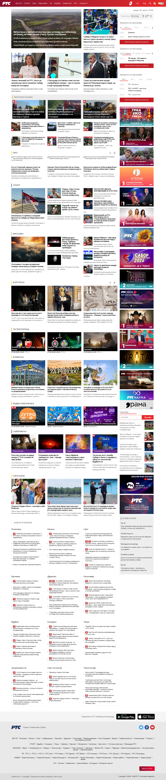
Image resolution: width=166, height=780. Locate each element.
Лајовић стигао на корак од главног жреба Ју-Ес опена (70, 207)
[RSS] (154, 3)
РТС (75, 3)
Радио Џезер (146, 758)
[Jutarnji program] (137, 176)
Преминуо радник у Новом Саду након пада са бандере (26, 600)
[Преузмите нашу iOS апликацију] (146, 716)
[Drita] (137, 359)
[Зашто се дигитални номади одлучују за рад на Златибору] (88, 268)
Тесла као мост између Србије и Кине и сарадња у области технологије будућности (104, 458)
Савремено (19, 431)
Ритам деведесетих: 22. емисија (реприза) (100, 424)
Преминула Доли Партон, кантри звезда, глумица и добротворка (62, 685)
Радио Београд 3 (59, 758)
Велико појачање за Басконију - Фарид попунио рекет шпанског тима (62, 659)
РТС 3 (41, 754)
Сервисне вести (125, 738)
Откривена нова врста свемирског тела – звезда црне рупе (49, 457)
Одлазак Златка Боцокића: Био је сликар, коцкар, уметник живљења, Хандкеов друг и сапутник (64, 169)
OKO (34, 3)
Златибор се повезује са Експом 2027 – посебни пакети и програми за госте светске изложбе (99, 389)
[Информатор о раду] (137, 504)
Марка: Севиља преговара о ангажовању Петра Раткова (24, 647)
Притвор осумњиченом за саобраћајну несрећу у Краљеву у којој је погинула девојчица (27, 607)
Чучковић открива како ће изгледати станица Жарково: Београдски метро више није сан (98, 114)
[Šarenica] (137, 339)
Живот (24, 748)
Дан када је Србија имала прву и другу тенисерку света (100, 647)
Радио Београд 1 (28, 758)
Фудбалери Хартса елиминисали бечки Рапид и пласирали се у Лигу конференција (26, 628)
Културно (18, 282)
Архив (83, 759)
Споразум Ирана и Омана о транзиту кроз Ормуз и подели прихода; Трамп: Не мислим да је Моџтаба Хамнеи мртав (69, 140)
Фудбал (15, 622)
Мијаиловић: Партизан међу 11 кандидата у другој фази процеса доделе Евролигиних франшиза (63, 636)
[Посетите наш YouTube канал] (152, 727)
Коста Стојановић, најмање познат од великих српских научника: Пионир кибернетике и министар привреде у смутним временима (25, 170)
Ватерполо (82, 744)
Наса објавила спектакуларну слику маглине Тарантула (74, 457)
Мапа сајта (147, 769)
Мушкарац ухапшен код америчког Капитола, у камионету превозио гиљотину (97, 559)
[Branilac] (137, 136)
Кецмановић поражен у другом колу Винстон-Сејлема (98, 653)
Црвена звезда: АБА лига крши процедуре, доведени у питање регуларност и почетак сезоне (61, 652)
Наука (107, 748)
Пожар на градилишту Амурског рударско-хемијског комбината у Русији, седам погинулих (99, 567)
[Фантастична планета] (137, 156)
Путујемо (66, 748)
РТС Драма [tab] (127, 53)
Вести (19, 3)
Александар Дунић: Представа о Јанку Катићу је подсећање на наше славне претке (62, 692)
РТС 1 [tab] (127, 28)
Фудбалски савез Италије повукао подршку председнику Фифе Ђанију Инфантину (27, 654)
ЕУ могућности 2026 (83, 740)
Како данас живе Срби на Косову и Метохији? (25, 421)
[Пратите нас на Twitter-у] (141, 727)
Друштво (51, 576)
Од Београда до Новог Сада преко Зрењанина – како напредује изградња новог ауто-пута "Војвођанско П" (99, 597)
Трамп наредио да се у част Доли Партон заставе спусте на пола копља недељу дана (62, 678)
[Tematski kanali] (137, 399)
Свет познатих (54, 668)
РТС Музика (125, 754)
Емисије (67, 3)
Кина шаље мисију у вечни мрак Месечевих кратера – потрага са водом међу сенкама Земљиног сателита (99, 689)
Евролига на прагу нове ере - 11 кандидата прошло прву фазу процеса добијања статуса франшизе (62, 644)
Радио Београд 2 (43, 758)
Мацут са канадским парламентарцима (27, 565)
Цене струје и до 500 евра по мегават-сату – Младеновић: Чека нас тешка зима (100, 612)
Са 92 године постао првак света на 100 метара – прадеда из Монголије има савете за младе (27, 674)
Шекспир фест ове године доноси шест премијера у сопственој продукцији (26, 314)
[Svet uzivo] (137, 196)
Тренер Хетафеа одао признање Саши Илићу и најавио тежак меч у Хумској (105, 203)
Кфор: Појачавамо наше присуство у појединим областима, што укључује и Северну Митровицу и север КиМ (26, 543)
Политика (16, 529)
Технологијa (90, 668)
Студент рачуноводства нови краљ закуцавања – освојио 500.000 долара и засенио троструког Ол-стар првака (63, 628)
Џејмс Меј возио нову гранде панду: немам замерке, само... (100, 702)
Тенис (87, 622)
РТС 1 (27, 754)
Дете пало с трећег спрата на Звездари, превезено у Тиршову (69, 124)
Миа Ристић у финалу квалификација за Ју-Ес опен (105, 190)
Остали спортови (115, 744)
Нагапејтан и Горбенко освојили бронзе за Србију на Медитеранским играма (27, 217)
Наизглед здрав (86, 750)
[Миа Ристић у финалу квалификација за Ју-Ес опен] (88, 192)
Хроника (15, 576)
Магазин (43, 3)
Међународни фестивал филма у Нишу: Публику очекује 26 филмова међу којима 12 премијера (71, 242)
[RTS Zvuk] (137, 299)
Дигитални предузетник (131, 748)
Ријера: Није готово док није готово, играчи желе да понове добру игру (71, 192)
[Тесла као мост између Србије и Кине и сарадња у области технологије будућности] (105, 443)
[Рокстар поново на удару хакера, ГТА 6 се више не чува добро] (23, 443)
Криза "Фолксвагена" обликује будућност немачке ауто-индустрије (98, 582)
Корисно (18, 357)
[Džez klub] (137, 278)
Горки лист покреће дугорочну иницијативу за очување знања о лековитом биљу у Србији (64, 389)
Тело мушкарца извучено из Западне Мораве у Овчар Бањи (26, 594)
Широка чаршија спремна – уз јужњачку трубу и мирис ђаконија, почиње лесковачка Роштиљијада (28, 682)
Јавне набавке (82, 763)
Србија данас (48, 738)
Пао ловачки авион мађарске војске (62, 550)
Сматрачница (139, 738)
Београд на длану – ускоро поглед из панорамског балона (28, 689)
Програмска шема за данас (137, 42)
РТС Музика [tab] (146, 53)
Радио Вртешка (132, 758)
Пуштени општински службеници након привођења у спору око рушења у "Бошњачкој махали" (27, 551)
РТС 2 (34, 754)
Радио (57, 3)
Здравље (89, 748)
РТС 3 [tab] (146, 28)
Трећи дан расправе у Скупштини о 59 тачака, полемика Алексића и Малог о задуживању (32, 125)
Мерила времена (90, 738)
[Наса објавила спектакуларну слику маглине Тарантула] (77, 443)
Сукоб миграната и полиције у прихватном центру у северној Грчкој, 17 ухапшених (64, 562)
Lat (137, 3)
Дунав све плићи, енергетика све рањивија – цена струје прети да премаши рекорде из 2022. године (100, 605)
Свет (86, 529)
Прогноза (125, 16)
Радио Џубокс (118, 758)
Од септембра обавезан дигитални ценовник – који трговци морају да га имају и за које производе (100, 589)
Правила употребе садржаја (41, 776)
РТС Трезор (114, 754)
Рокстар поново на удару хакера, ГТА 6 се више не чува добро (22, 457)
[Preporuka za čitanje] (137, 379)
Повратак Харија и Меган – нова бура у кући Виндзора (28, 507)
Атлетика (92, 744)
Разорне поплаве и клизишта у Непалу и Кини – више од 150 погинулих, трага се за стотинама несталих (105, 125)
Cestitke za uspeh (127, 554)
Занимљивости (18, 668)
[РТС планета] (131, 3)
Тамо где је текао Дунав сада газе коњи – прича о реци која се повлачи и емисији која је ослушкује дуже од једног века (64, 508)
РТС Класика (92, 754)
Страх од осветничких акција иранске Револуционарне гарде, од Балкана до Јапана (99, 83)
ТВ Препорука (21, 329)
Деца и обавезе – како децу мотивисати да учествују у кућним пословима (105, 239)
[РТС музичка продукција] (137, 484)
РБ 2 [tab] (132, 79)
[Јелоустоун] (137, 319)
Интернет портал (106, 763)
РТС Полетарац (138, 754)
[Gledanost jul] (137, 237)
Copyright (25, 776)
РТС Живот (80, 754)
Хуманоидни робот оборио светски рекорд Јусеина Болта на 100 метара (99, 696)
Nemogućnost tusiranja (129, 544)
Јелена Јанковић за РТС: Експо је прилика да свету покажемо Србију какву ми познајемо (27, 83)
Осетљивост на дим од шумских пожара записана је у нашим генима (27, 265)
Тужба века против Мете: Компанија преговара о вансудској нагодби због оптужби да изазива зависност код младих (100, 681)
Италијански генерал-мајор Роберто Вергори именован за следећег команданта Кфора (26, 558)
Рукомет (73, 744)
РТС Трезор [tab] (136, 53)
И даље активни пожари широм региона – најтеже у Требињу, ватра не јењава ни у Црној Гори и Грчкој (62, 543)
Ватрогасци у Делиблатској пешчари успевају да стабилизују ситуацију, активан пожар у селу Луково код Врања (45, 33)
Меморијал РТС (130, 744)
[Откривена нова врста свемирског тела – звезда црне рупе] (50, 443)
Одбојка (64, 744)
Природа (115, 748)
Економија (89, 576)
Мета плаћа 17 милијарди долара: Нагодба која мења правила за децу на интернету (105, 254)
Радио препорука (23, 403)
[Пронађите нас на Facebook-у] (147, 727)
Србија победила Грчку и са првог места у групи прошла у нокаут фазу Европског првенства (100, 39)
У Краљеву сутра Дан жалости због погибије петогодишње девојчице (33, 139)
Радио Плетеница (87, 758)
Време (114, 738)
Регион (51, 529)
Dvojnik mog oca (127, 533)
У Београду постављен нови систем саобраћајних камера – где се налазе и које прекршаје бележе (63, 83)
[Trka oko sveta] (137, 116)
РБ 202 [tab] (149, 79)
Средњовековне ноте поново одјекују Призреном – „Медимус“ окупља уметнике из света (100, 315)
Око (15, 152)
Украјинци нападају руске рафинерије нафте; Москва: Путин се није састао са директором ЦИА (104, 140)
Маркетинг (70, 763)
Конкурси (93, 763)
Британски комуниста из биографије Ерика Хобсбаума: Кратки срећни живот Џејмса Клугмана (100, 169)
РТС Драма (70, 754)
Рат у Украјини (104, 738)
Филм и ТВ (99, 748)
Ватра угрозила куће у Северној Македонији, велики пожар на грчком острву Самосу (62, 555)
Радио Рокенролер (103, 758)
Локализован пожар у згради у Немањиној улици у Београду (25, 582)
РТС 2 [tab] (136, 28)
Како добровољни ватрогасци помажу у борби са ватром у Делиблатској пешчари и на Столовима (61, 113)
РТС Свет (49, 754)
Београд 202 (73, 758)
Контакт (61, 763)
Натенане (19, 476)
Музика (46, 748)
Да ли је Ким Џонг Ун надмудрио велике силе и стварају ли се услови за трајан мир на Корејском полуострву (100, 508)
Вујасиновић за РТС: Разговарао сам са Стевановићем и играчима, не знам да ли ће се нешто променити (105, 219)
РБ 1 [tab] (124, 79)
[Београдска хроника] (137, 217)
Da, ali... (123, 523)
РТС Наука (59, 754)
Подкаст (149, 738)
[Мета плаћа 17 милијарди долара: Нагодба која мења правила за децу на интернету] (88, 255)
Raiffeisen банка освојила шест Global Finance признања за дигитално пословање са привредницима (27, 389)
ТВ (51, 3)
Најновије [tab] (124, 412)
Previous (121, 27)
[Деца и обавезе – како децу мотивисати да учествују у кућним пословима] (88, 241)
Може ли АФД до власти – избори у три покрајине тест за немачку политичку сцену (100, 551)
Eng (144, 3)
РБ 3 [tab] (141, 79)
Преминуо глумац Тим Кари (70, 257)
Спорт (27, 3)
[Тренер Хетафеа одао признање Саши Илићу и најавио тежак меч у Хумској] (88, 204)
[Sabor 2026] (137, 258)
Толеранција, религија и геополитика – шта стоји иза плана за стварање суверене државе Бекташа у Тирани (28, 113)
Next (152, 27)
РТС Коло (103, 754)
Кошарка (51, 622)
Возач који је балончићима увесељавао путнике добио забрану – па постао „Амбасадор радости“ (27, 702)
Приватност (16, 776)
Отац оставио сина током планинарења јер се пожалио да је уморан (28, 695)
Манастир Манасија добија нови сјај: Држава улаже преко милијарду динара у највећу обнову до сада (63, 315)
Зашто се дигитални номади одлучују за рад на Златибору (105, 267)
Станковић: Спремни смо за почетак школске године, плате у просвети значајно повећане (63, 598)
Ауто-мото (103, 744)
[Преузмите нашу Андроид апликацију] (125, 716)
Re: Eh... (123, 565)
